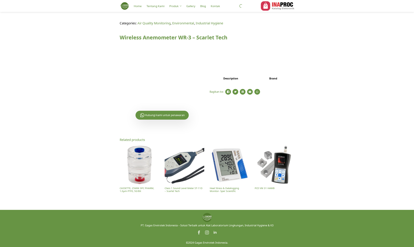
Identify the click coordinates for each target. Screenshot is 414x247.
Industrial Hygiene (209, 23)
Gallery (190, 6)
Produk (174, 6)
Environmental (183, 23)
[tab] (231, 78)
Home (138, 6)
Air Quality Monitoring (154, 23)
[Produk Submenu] (180, 6)
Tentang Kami (155, 6)
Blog (203, 6)
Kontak (215, 6)
